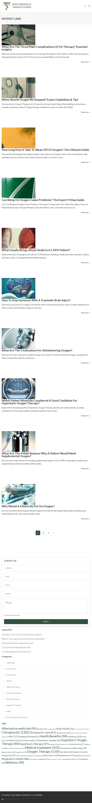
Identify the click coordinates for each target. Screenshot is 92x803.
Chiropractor (11, 675)
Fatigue (5, 737)
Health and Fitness (13, 687)
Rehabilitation (66, 755)
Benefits (41, 729)
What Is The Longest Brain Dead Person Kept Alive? (23, 639)
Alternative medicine (19, 728)
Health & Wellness (13, 699)
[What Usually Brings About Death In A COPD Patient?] (18, 238)
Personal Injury (23, 756)
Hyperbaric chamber (49, 740)
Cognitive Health (75, 733)
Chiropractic (11, 669)
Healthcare (75, 736)
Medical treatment (42, 747)
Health (8, 681)
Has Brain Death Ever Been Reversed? (17, 643)
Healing (24, 736)
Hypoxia (53, 744)
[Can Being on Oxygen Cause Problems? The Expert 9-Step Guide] (18, 188)
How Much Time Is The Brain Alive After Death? (22, 634)
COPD (84, 733)
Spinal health (33, 759)
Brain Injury (78, 729)
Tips (59, 759)
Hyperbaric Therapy (13, 705)
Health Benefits (53, 736)
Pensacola (9, 755)
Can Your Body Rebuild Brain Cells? (16, 647)
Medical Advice (76, 744)
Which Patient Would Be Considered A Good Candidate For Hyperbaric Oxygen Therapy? (39, 402)
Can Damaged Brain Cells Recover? (16, 652)
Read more (85, 62)
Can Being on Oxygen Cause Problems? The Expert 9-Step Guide (43, 200)
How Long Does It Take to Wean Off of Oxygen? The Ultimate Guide (45, 149)
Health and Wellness (14, 693)
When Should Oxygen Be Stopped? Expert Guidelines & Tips (40, 99)
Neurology (80, 748)
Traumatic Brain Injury (69, 759)
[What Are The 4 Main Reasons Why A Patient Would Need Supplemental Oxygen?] (18, 441)
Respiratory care (82, 756)
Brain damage (51, 729)
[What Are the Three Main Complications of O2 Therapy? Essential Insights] (18, 35)
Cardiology (10, 663)
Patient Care (80, 752)
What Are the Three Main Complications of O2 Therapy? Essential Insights (44, 48)
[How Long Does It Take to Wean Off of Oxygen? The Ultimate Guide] (18, 137)
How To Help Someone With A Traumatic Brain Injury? (36, 300)
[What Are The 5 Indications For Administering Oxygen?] (18, 338)
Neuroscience (8, 752)
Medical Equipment (18, 748)
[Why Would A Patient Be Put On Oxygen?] (18, 494)
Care (86, 729)
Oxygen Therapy (43, 751)
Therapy (53, 759)
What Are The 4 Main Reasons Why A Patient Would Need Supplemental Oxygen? (39, 455)
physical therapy (37, 756)
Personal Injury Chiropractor (17, 717)
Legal (8, 711)
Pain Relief (65, 752)
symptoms (44, 759)
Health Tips (15, 740)
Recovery (51, 755)
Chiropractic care (42, 732)
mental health (67, 748)
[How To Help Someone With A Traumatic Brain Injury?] (18, 288)
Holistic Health (29, 740)
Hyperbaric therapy (34, 743)
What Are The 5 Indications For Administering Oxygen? (37, 350)
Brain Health (65, 728)
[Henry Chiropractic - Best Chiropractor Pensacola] (22, 6)
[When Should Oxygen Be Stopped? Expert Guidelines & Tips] (18, 88)
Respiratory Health (15, 758)
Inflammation (63, 744)
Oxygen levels (21, 752)
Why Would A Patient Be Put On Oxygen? (28, 506)
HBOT (13, 736)
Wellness (14, 762)
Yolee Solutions (11, 799)
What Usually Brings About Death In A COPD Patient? (36, 250)
